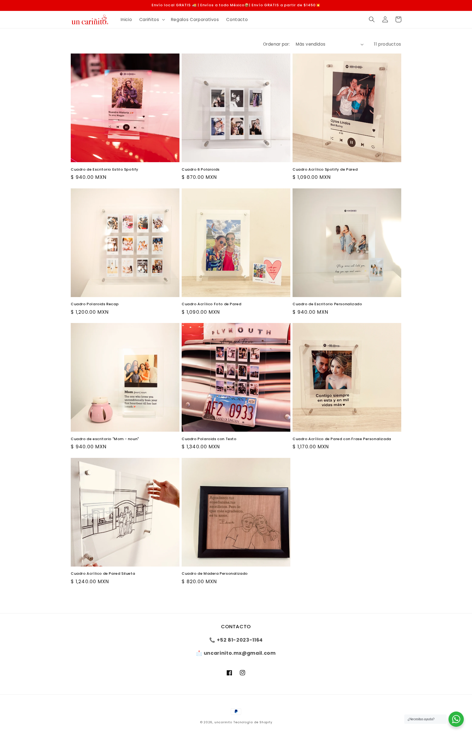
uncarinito (223, 722)
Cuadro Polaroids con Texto (209, 439)
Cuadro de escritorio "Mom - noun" (105, 439)
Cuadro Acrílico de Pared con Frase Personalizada (342, 439)
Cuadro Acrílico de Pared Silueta (103, 573)
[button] (151, 19)
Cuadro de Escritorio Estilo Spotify (104, 169)
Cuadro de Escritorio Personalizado (327, 304)
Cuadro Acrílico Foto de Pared (211, 304)
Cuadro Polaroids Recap (95, 304)
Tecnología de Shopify (252, 722)
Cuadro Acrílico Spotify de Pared (325, 169)
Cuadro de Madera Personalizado (215, 573)
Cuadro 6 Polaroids (201, 169)
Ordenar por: (276, 44)
